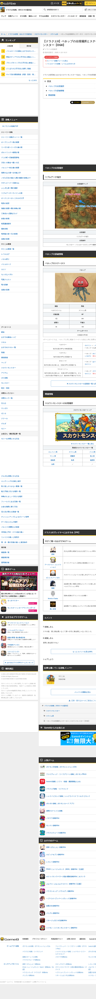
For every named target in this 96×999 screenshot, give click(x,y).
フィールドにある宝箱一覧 (11, 501)
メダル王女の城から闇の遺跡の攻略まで (15, 178)
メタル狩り (5, 259)
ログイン (91, 3)
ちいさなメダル (7, 274)
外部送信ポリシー (57, 939)
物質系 (92, 460)
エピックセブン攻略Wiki (63, 964)
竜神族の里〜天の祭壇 (9, 234)
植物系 (53, 460)
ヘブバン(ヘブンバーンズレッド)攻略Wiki (69, 972)
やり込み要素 (44, 16)
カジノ (3, 269)
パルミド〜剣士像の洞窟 (10, 167)
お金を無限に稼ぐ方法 (9, 506)
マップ (3, 16)
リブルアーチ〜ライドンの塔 (11, 193)
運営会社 (83, 939)
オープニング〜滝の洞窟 (10, 142)
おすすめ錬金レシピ (8, 337)
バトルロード (72, 16)
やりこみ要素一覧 (7, 249)
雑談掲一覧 (5, 552)
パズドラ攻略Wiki (61, 957)
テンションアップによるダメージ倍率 (15, 517)
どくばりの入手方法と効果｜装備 (18, 68)
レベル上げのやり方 (68, 64)
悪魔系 (72, 456)
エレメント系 (52, 452)
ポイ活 (56, 3)
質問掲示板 (5, 562)
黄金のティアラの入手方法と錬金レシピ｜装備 (22, 57)
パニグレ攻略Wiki (28, 975)
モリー (3, 428)
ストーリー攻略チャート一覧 (11, 137)
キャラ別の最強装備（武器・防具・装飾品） (22, 74)
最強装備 (83, 16)
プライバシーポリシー (39, 939)
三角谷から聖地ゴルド (9, 213)
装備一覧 (91, 16)
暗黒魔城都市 (6, 223)
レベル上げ (5, 254)
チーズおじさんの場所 (9, 522)
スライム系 (72, 452)
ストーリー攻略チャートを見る (57, 61)
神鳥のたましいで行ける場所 (11, 496)
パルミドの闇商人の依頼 (10, 527)
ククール (4, 418)
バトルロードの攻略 (53, 64)
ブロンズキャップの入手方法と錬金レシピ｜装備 (22, 62)
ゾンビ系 (92, 452)
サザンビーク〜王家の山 (10, 183)
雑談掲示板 (5, 557)
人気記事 (10, 46)
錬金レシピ (33, 16)
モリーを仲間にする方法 (10, 438)
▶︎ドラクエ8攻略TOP (10, 126)
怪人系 (92, 456)
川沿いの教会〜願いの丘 (10, 162)
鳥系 (72, 460)
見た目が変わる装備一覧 (10, 511)
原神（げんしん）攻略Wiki (31, 964)
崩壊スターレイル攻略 (30, 957)
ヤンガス (4, 408)
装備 (2, 352)
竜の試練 (4, 284)
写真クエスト (6, 279)
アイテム (4, 372)
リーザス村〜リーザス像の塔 (11, 147)
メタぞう (88, 356)
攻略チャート (13, 16)
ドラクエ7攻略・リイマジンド (32, 952)
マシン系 (53, 456)
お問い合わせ (71, 939)
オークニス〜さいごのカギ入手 (12, 198)
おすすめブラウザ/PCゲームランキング (20, 662)
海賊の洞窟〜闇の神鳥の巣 (11, 208)
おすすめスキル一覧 (8, 347)
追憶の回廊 (5, 239)
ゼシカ (3, 413)
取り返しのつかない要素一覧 (11, 486)
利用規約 (25, 939)
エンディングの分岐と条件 (11, 481)
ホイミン (88, 345)
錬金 (2, 332)
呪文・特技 (5, 388)
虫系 (52, 464)
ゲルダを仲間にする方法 (10, 476)
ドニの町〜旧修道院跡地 (10, 157)
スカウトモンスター (58, 16)
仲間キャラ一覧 (7, 398)
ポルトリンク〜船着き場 (10, 152)
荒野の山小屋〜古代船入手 (11, 172)
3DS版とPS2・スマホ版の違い (12, 532)
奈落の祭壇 (5, 218)
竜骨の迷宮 (5, 203)
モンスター (5, 383)
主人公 (3, 403)
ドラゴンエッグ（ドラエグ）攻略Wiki (35, 972)
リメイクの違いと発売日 (10, 537)
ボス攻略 (23, 16)
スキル (3, 342)
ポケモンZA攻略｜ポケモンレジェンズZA (36, 946)
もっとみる (33, 80)
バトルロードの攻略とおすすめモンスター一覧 (22, 51)
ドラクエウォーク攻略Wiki (31, 960)
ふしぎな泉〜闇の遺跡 (9, 188)
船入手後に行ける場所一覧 (11, 491)
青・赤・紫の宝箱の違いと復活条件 (14, 542)
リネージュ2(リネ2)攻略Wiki (64, 975)
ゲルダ (3, 423)
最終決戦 (4, 228)
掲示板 (29, 46)
